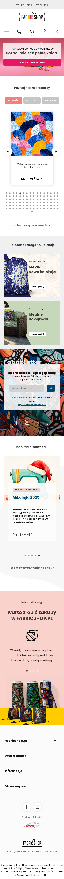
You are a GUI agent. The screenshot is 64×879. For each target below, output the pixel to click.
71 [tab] (27, 207)
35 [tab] (13, 201)
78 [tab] (51, 207)
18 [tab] (10, 198)
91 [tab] (40, 210)
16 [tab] (58, 195)
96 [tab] (58, 210)
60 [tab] (44, 204)
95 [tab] (54, 210)
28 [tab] (44, 198)
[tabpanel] (32, 148)
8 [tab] (30, 195)
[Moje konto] (44, 31)
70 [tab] (23, 207)
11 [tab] (40, 195)
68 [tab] (17, 207)
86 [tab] (23, 210)
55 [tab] (27, 204)
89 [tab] (34, 210)
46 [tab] (51, 201)
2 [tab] (10, 195)
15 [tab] (54, 195)
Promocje (32, 100)
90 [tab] (37, 210)
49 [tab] (6, 204)
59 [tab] (40, 204)
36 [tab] (17, 201)
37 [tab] (20, 201)
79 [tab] (54, 207)
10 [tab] (37, 195)
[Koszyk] (32, 31)
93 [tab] (47, 210)
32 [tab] (58, 198)
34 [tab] (10, 201)
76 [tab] (44, 207)
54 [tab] (23, 204)
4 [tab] (17, 195)
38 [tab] (23, 201)
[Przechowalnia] (57, 31)
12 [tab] (44, 195)
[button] (6, 31)
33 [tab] (6, 201)
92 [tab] (44, 210)
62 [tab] (51, 204)
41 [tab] (34, 201)
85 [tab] (20, 210)
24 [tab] (30, 198)
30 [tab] (51, 198)
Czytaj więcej (21, 534)
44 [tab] (44, 201)
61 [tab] (47, 204)
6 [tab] (23, 195)
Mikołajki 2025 (26, 498)
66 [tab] (10, 207)
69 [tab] (20, 207)
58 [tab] (37, 204)
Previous (8, 151)
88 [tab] (30, 210)
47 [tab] (54, 201)
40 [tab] (30, 201)
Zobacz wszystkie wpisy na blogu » (32, 567)
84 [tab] (17, 210)
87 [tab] (27, 210)
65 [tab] (6, 207)
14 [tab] (51, 195)
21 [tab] (20, 198)
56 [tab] (30, 204)
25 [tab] (34, 198)
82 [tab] (10, 210)
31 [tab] (54, 198)
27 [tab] (40, 198)
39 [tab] (27, 201)
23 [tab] (27, 198)
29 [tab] (47, 198)
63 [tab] (54, 204)
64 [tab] (58, 204)
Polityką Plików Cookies (28, 868)
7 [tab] (27, 195)
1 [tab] (6, 195)
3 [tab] (13, 195)
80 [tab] (58, 207)
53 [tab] (20, 204)
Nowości (13, 100)
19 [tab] (13, 198)
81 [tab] (6, 210)
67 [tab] (13, 207)
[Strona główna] (32, 17)
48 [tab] (58, 201)
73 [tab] (34, 207)
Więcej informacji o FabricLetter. (32, 404)
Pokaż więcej (36, 287)
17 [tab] (6, 198)
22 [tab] (23, 198)
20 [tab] (17, 198)
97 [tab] (32, 213)
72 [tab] (30, 207)
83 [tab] (13, 210)
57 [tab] (34, 204)
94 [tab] (51, 210)
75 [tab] (40, 207)
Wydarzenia (31, 489)
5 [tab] (20, 195)
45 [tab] (47, 201)
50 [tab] (10, 204)
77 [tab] (47, 207)
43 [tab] (40, 201)
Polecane (50, 100)
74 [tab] (37, 207)
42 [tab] (37, 201)
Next (56, 151)
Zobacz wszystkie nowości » (32, 225)
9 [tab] (34, 195)
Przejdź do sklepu (32, 62)
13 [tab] (47, 195)
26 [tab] (37, 198)
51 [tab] (13, 204)
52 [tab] (17, 204)
